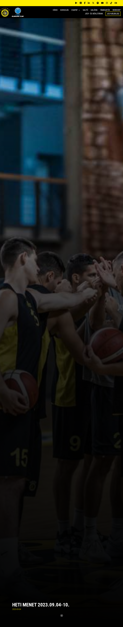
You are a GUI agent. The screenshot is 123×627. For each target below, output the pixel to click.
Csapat (74, 10)
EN (116, 3)
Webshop (117, 10)
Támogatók (105, 10)
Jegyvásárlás (113, 14)
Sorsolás (64, 10)
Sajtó (85, 10)
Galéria (94, 10)
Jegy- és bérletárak (94, 14)
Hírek (55, 10)
